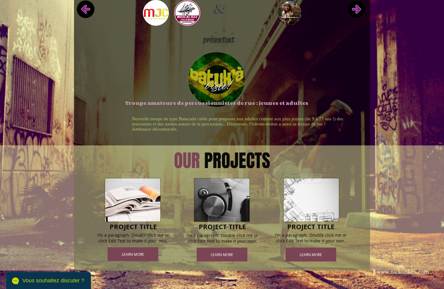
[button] (133, 254)
